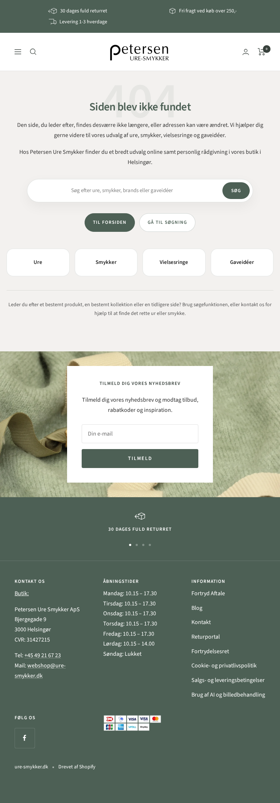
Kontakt (201, 622)
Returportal (205, 637)
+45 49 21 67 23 (42, 655)
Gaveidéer (242, 262)
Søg (236, 190)
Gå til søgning (167, 222)
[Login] (245, 52)
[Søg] (33, 51)
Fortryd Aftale (208, 593)
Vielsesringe (174, 262)
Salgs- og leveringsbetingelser (228, 680)
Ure (38, 262)
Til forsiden (110, 222)
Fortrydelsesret (210, 651)
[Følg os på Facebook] (25, 738)
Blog (196, 608)
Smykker (106, 262)
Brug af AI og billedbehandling (228, 695)
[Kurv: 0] (261, 51)
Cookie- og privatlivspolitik (224, 666)
